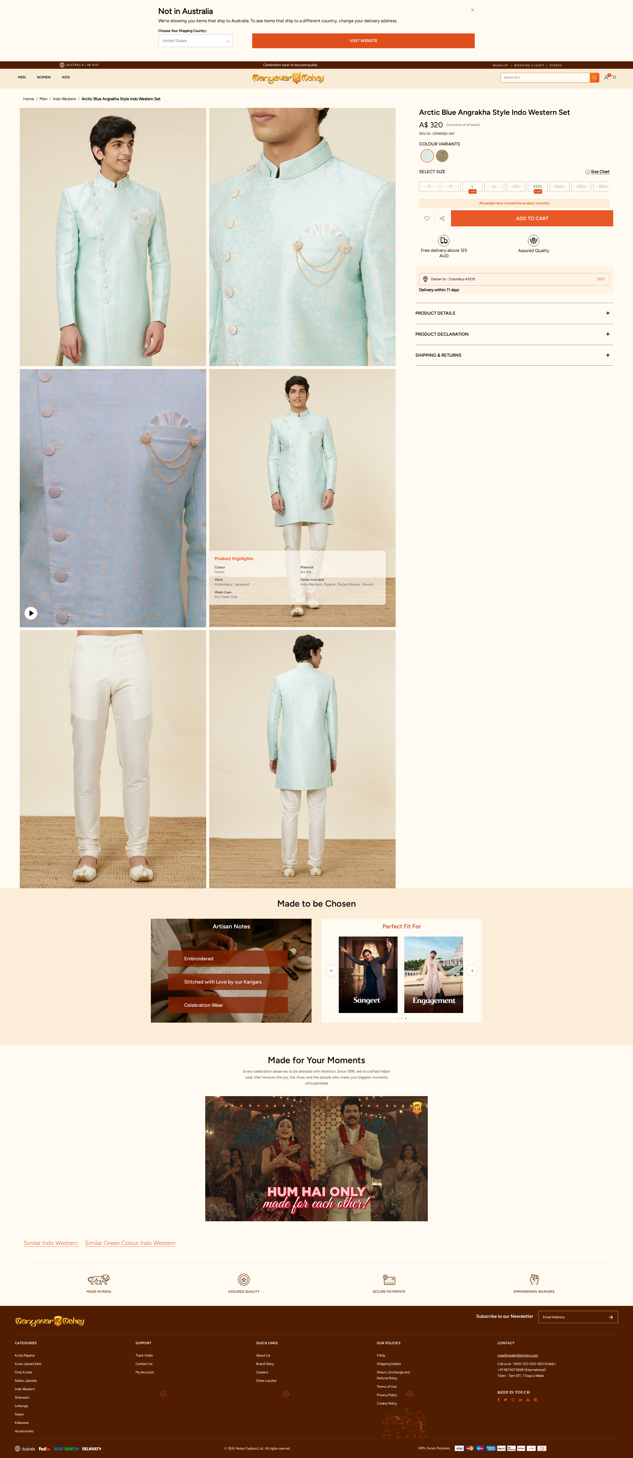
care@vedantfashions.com (517, 1355)
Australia (28, 1449)
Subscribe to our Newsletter (504, 1316)
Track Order (144, 1355)
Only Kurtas (23, 1372)
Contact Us (144, 1364)
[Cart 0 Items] (614, 77)
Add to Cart (532, 218)
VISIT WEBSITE (363, 40)
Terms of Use (387, 1387)
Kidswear (22, 1423)
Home (28, 98)
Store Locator (266, 1381)
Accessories (24, 1431)
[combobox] (549, 78)
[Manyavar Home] (288, 78)
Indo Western (64, 98)
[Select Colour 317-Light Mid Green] (443, 157)
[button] (24, 77)
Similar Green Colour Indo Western (130, 1242)
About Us (263, 1355)
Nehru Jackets (26, 1381)
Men (43, 98)
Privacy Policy (387, 1395)
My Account (145, 1372)
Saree (19, 1414)
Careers (262, 1372)
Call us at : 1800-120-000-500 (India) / (526, 1364)
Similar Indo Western (51, 1242)
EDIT (601, 279)
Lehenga (21, 1406)
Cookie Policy (387, 1403)
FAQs (381, 1355)
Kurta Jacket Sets (28, 1364)
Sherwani (22, 1397)
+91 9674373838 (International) (521, 1370)
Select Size (432, 171)
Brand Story (265, 1364)
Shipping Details (389, 1364)
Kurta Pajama (24, 1355)
